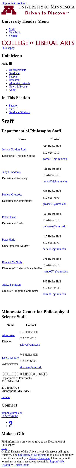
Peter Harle (8, 239)
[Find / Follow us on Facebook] (11, 422)
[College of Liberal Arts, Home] (38, 44)
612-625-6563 (9, 416)
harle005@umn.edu (54, 249)
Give (4, 448)
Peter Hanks (9, 217)
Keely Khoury (10, 357)
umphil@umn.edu (12, 412)
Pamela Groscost (12, 194)
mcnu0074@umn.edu (55, 271)
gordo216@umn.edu (55, 158)
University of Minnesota (32, 454)
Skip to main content (13, 3)
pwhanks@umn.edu (54, 226)
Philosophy (8, 47)
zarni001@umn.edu (54, 294)
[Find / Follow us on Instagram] (11, 425)
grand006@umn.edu (55, 181)
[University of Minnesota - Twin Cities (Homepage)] (38, 13)
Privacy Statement (39, 458)
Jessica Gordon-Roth (14, 149)
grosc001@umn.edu (54, 203)
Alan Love (8, 335)
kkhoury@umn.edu (31, 367)
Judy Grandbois (11, 172)
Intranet (5, 397)
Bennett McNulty (12, 262)
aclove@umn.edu (30, 344)
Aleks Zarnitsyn (11, 284)
